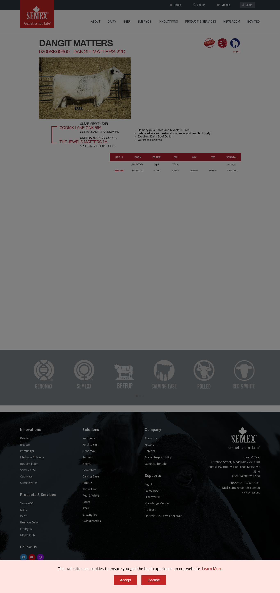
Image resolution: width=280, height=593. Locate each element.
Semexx (87, 457)
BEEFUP (87, 464)
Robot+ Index (29, 464)
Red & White (90, 495)
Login (248, 4)
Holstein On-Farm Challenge (163, 516)
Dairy (112, 21)
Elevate (25, 444)
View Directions (251, 492)
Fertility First (90, 444)
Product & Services (200, 21)
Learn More (212, 568)
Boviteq (253, 21)
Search (200, 4)
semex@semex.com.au (244, 488)
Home (177, 4)
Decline (154, 580)
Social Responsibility (158, 457)
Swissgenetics (91, 521)
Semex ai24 (27, 470)
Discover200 (153, 497)
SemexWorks (29, 483)
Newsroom (231, 21)
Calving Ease (90, 476)
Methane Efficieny (32, 457)
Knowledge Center (157, 503)
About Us (151, 438)
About (95, 21)
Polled (86, 502)
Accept (125, 580)
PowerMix (89, 470)
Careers (150, 451)
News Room (153, 490)
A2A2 (85, 508)
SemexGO (26, 503)
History (149, 444)
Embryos (144, 21)
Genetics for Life (156, 464)
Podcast (150, 510)
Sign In (149, 484)
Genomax (88, 451)
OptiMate (26, 476)
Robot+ (87, 483)
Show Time (89, 489)
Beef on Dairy (29, 522)
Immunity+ (27, 451)
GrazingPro (89, 514)
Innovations (168, 21)
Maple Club (27, 535)
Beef (127, 21)
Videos (225, 4)
